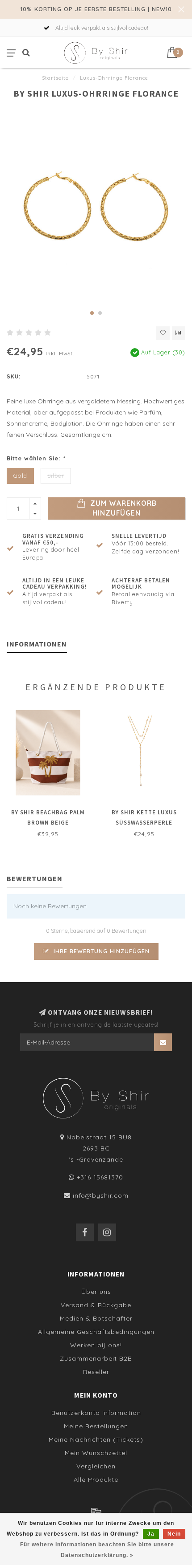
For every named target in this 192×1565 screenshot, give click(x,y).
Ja (150, 1534)
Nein (174, 1534)
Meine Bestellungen (96, 1426)
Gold (20, 475)
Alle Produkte (96, 1480)
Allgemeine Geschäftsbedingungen (96, 1332)
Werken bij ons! (96, 1345)
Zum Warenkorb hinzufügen (122, 508)
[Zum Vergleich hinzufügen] (178, 333)
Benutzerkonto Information (96, 1413)
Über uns (96, 1292)
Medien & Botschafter (96, 1318)
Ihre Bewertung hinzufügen (100, 951)
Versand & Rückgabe (96, 1305)
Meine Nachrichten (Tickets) (96, 1439)
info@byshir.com (101, 1195)
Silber (55, 475)
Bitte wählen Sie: (36, 458)
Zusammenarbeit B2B (96, 1358)
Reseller (96, 1372)
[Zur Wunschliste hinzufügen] (163, 333)
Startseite (55, 78)
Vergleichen (96, 1466)
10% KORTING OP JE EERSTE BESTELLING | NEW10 (96, 8)
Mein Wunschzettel (96, 1453)
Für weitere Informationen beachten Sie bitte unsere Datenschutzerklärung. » (97, 1549)
